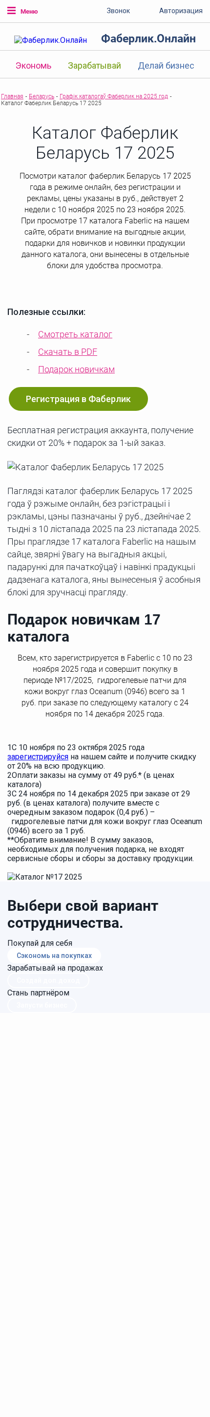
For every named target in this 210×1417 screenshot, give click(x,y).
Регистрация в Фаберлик (78, 399)
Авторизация (181, 11)
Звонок (118, 11)
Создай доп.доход (48, 980)
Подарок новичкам (76, 369)
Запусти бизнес (42, 1005)
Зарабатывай (94, 65)
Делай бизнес (166, 65)
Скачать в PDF (67, 352)
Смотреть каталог (75, 334)
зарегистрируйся (37, 756)
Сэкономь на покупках (54, 955)
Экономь (33, 65)
